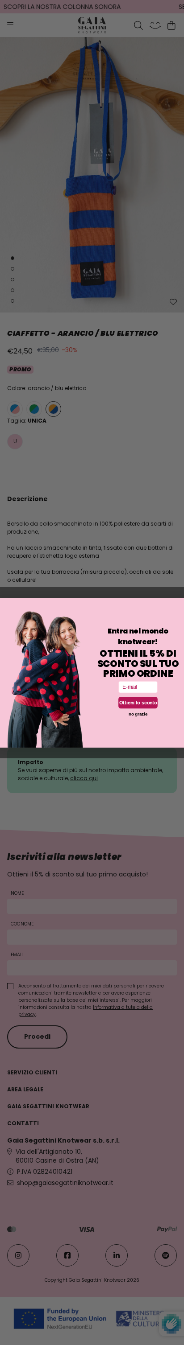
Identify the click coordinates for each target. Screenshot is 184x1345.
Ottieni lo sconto (138, 702)
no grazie (138, 714)
